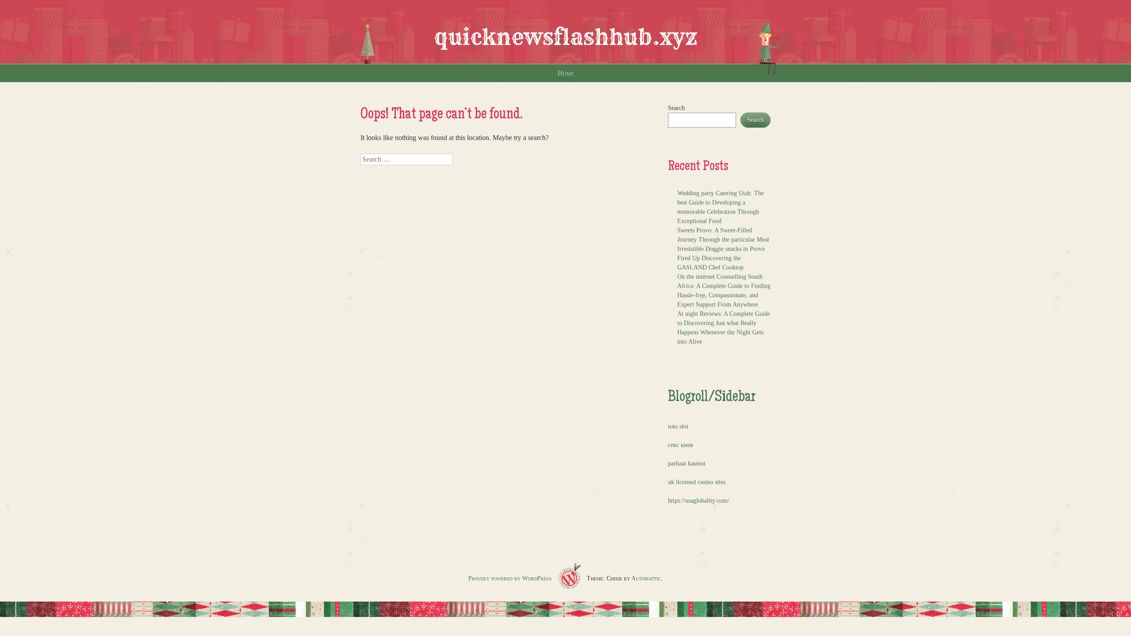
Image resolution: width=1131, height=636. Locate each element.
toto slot (678, 426)
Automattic (646, 578)
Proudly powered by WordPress (510, 578)
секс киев (680, 445)
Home (566, 73)
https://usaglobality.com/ (698, 500)
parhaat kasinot (687, 463)
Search (676, 108)
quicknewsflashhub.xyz (566, 37)
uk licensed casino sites (696, 482)
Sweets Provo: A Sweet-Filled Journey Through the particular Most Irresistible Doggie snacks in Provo (723, 239)
